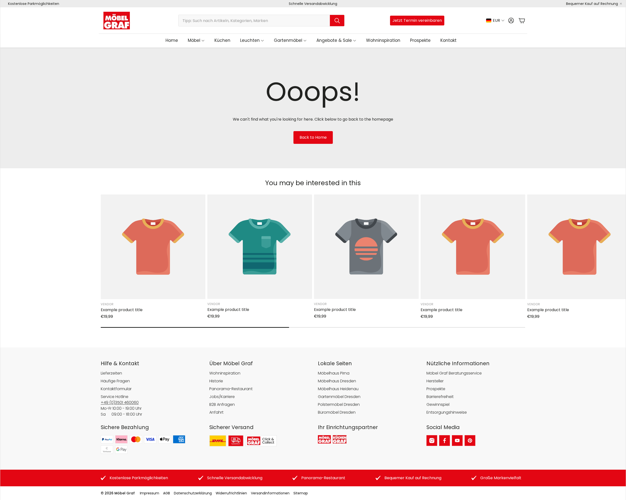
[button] (261, 20)
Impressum (149, 493)
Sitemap (300, 493)
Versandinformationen (270, 493)
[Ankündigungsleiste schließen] (621, 3)
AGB (166, 493)
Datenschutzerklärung (193, 493)
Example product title (122, 310)
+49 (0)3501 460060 (120, 402)
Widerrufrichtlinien (231, 493)
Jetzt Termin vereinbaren (417, 20)
